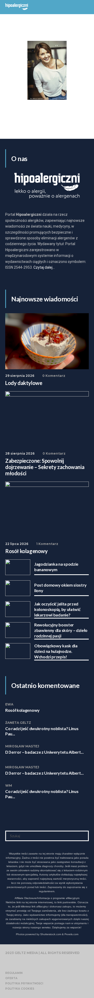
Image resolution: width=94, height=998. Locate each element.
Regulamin (13, 973)
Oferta (11, 978)
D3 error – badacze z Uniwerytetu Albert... (44, 751)
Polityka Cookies (19, 988)
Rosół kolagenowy (22, 710)
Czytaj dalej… (44, 267)
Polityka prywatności (24, 983)
